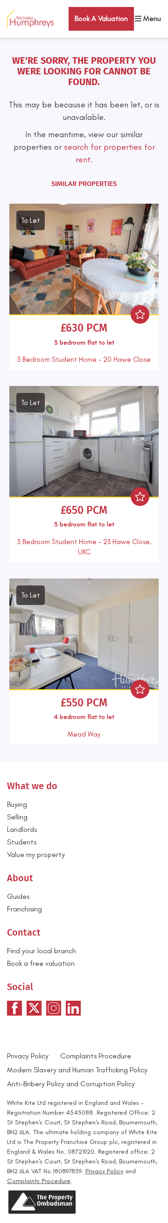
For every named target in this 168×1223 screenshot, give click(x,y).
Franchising (24, 908)
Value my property (36, 854)
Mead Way (84, 734)
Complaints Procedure (95, 1055)
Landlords (22, 829)
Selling (17, 816)
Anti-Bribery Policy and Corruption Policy (72, 1083)
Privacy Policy (28, 1055)
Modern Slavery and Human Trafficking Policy (77, 1069)
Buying (17, 804)
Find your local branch (41, 950)
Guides (18, 896)
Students (21, 841)
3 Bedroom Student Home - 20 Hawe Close (84, 359)
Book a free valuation (41, 963)
